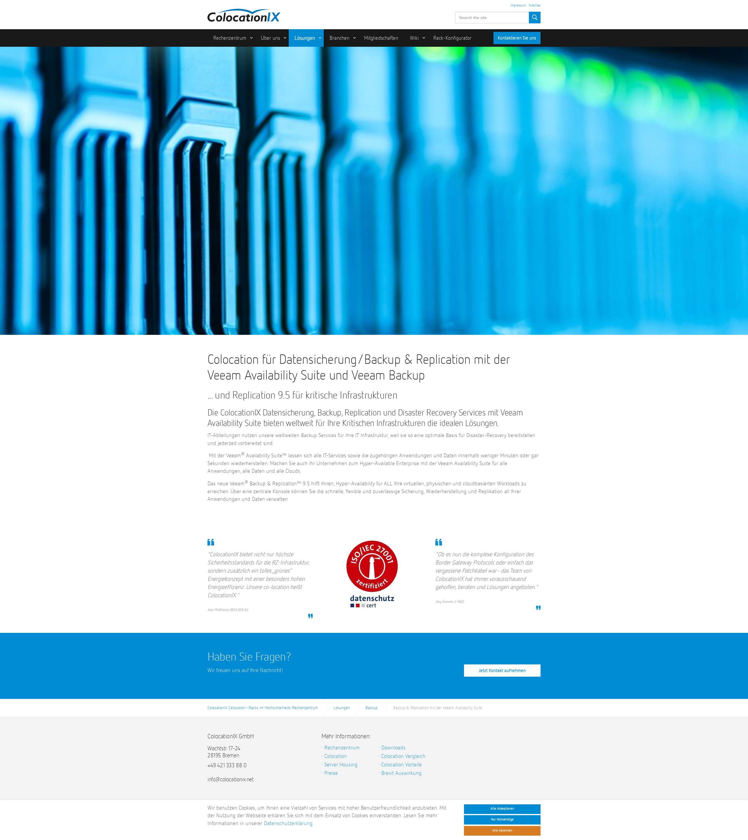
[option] (374, 215)
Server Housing (341, 765)
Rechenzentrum (229, 38)
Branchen (339, 38)
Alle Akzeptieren (502, 808)
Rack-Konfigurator (452, 38)
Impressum (518, 5)
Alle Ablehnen (502, 830)
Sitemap (535, 5)
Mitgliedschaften (381, 38)
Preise (331, 773)
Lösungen (305, 38)
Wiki (414, 38)
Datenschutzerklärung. (289, 823)
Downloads (393, 748)
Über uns (270, 38)
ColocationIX (243, 14)
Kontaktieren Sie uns (517, 38)
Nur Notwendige (502, 819)
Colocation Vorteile (401, 765)
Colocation (335, 756)
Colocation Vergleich (403, 756)
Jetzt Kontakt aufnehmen (502, 670)
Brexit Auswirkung (401, 773)
